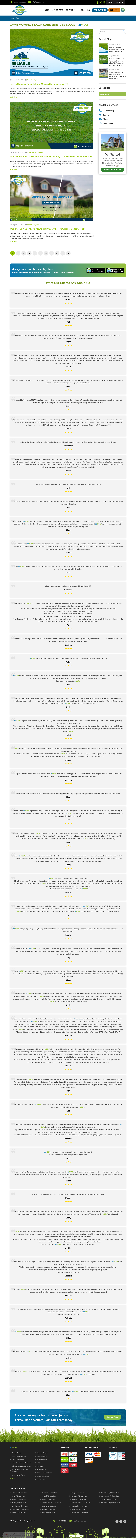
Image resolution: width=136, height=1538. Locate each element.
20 (51, 253)
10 (46, 253)
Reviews (40, 1466)
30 (57, 253)
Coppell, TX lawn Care (49, 1496)
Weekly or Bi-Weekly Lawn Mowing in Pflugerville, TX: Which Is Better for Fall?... (117, 75)
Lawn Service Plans (18, 1475)
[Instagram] (104, 3)
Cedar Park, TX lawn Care (20, 1509)
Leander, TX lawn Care (78, 1499)
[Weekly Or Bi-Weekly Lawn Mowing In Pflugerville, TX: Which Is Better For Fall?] (53, 198)
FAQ (88, 10)
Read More (13, 97)
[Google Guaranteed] (73, 1460)
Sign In (119, 2)
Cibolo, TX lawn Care (19, 1513)
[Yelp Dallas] (73, 1465)
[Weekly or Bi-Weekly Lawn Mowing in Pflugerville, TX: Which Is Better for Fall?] (103, 73)
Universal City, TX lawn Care (110, 1503)
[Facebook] (97, 3)
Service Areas (57, 10)
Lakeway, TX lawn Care (79, 1496)
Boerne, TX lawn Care (19, 1503)
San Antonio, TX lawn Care (110, 1496)
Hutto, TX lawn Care (48, 1513)
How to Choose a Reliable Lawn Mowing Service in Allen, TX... (116, 50)
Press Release (42, 1459)
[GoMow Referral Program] (122, 10)
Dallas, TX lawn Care (48, 1499)
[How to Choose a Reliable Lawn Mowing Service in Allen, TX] (103, 48)
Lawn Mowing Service (34, 80)
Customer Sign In (43, 1476)
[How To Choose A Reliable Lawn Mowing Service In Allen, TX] (53, 52)
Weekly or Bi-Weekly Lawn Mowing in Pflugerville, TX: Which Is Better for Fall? (48, 229)
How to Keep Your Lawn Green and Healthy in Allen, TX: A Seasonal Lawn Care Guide (51, 157)
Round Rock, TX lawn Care (110, 1493)
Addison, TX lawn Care (19, 1493)
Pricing (81, 10)
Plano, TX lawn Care (78, 1509)
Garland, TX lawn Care (49, 1506)
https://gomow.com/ (77, 1019)
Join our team (100, 10)
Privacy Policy (41, 1469)
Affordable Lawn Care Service (21, 1466)
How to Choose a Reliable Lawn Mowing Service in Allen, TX (39, 84)
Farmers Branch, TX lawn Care (52, 1503)
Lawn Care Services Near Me (21, 1463)
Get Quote (114, 10)
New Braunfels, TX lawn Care (81, 1503)
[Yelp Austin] (65, 1471)
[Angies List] (65, 1454)
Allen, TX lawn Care (18, 1496)
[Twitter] (101, 3)
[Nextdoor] (65, 1460)
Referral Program (42, 1453)
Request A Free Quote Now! (112, 169)
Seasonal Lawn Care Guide (35, 152)
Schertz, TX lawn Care (108, 1499)
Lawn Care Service (18, 1459)
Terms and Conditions (44, 1473)
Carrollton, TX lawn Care (20, 1506)
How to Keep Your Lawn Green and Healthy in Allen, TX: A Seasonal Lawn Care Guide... (117, 62)
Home (46, 10)
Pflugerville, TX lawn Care (79, 1506)
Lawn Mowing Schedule (34, 225)
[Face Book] (65, 1465)
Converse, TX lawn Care (49, 1493)
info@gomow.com (79, 1521)
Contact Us (70, 10)
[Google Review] (73, 1454)
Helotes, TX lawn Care (49, 1509)
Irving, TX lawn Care (78, 1493)
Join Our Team (112, 1417)
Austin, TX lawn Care (18, 1499)
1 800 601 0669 (20, 2)
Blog (110, 2)
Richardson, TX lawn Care (79, 1513)
